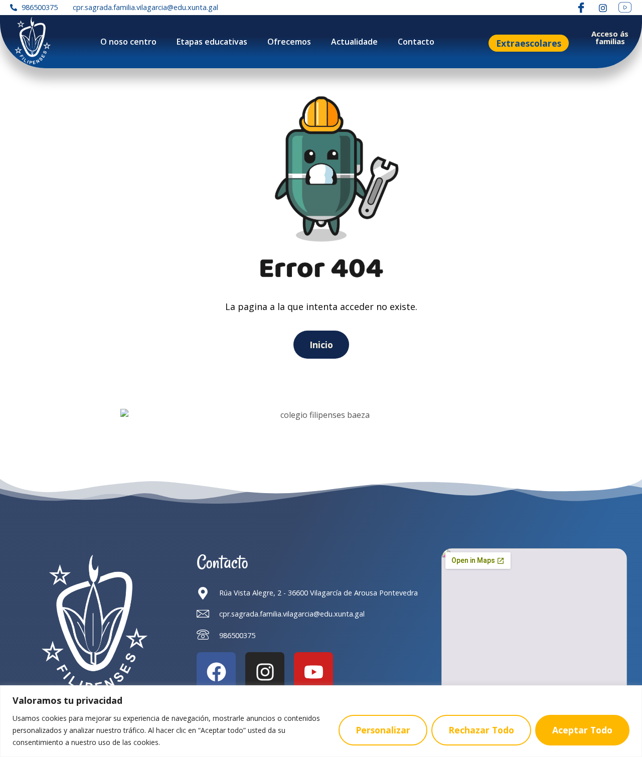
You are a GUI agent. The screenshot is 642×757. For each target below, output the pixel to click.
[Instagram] (264, 671)
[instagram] (602, 7)
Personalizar (383, 730)
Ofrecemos (289, 41)
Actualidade (354, 41)
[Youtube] (313, 671)
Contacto (416, 41)
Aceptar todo (582, 730)
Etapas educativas (212, 41)
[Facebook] (580, 7)
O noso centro (128, 41)
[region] (321, 721)
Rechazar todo (481, 730)
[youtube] (624, 7)
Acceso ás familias (609, 37)
